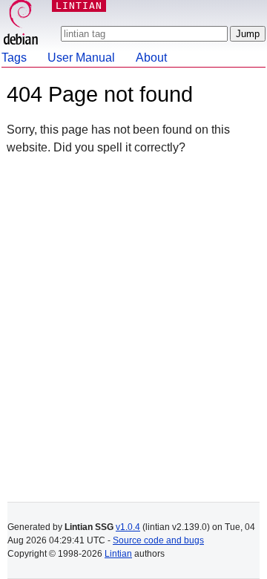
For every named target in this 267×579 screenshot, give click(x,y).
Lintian (118, 554)
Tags (14, 57)
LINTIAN (79, 5)
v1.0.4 (128, 527)
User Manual (81, 57)
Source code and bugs (158, 540)
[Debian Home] (20, 24)
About (151, 57)
